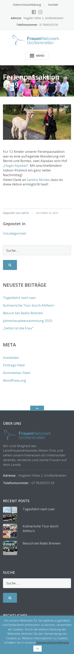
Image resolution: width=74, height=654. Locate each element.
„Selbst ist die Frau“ (18, 328)
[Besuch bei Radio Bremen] (10, 548)
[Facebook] (34, 12)
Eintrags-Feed (14, 365)
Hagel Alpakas (15, 165)
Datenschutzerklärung (27, 4)
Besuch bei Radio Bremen (23, 313)
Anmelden (11, 357)
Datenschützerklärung (53, 642)
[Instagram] (40, 12)
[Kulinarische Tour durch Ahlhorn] (10, 531)
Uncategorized (14, 233)
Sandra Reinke (38, 179)
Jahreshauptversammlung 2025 (27, 320)
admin (25, 213)
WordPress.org (14, 380)
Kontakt (53, 4)
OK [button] (37, 648)
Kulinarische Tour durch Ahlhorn (28, 305)
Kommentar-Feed (16, 372)
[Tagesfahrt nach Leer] (10, 514)
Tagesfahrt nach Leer (19, 297)
